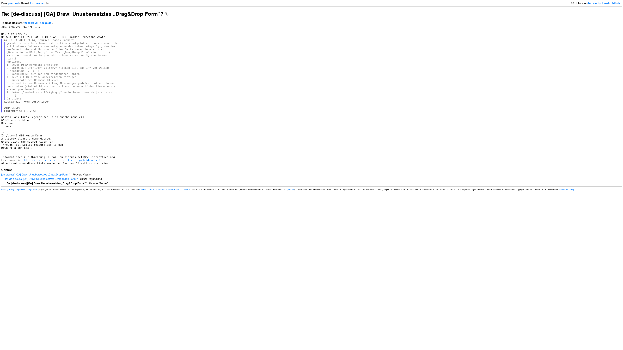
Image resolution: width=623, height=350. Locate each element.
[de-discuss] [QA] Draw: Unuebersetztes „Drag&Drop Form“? (36, 174)
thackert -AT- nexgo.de (37, 23)
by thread (603, 3)
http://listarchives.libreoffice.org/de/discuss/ (62, 160)
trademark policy (566, 189)
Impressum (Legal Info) (26, 189)
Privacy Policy (7, 189)
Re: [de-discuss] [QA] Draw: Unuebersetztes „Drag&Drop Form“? (82, 13)
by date (592, 3)
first (32, 3)
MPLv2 (290, 189)
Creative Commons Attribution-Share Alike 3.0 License (164, 189)
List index (616, 3)
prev (10, 3)
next (16, 3)
